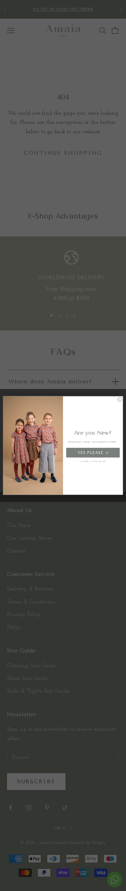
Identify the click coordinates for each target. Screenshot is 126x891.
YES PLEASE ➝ (93, 452)
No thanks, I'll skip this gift (93, 461)
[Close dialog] (120, 399)
